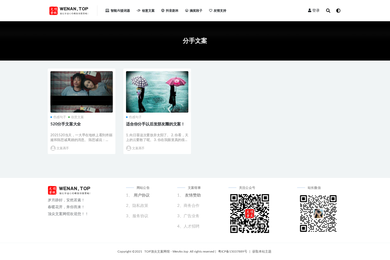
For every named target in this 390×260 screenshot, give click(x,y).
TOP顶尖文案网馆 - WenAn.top (166, 251)
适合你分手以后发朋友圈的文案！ (155, 124)
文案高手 (63, 148)
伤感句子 (59, 117)
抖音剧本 (172, 10)
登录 (316, 10)
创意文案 (148, 10)
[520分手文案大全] (81, 101)
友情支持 (220, 10)
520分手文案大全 (65, 124)
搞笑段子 (196, 10)
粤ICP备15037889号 (232, 251)
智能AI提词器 (120, 10)
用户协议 (142, 195)
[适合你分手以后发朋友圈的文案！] (157, 92)
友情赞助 (193, 195)
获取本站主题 (261, 251)
